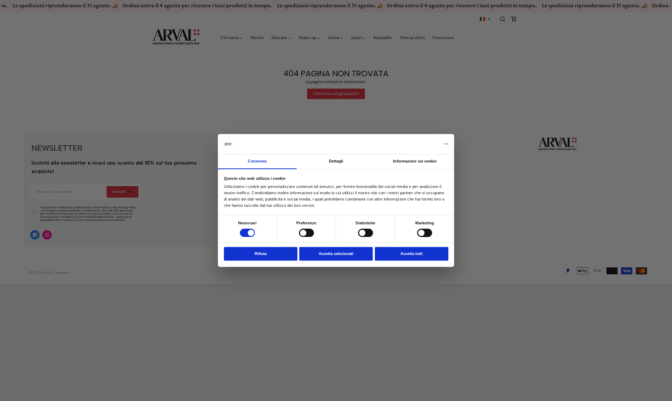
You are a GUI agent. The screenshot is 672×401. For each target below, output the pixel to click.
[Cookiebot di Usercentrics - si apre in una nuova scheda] (425, 144)
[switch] (306, 233)
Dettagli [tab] (336, 161)
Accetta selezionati (336, 254)
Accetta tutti (411, 254)
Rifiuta (261, 254)
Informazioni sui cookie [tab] (414, 161)
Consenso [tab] (257, 161)
